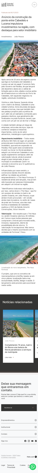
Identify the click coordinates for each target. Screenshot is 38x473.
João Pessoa (19, 37)
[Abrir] (34, 4)
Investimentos (6, 37)
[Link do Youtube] (32, 441)
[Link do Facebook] (25, 441)
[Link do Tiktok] (36, 441)
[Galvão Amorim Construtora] (7, 4)
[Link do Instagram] (29, 441)
